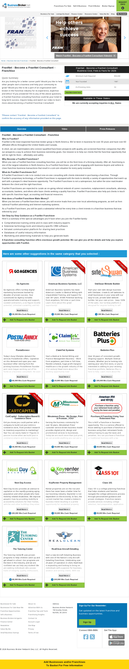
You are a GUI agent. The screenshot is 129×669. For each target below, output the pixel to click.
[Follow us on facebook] (85, 637)
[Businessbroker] (16, 5)
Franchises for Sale (62, 6)
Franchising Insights (36, 614)
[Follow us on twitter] (92, 637)
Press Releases (107, 129)
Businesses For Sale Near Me (12, 607)
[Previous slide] (47, 38)
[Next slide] (125, 38)
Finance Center (77, 14)
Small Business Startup (10, 632)
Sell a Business (79, 6)
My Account (121, 14)
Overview (21, 129)
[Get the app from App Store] (116, 636)
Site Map (31, 625)
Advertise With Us (35, 607)
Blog (113, 14)
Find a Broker (94, 6)
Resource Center (91, 14)
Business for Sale (47, 14)
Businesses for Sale (8, 604)
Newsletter (5, 625)
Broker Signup (108, 6)
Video (64, 129)
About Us (32, 604)
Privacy (31, 629)
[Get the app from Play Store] (116, 643)
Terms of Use (33, 632)
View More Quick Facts (73, 92)
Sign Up (87, 622)
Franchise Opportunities (10, 611)
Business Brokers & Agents (11, 618)
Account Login (34, 622)
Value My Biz (104, 14)
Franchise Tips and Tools (38, 611)
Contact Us (32, 618)
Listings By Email (62, 14)
